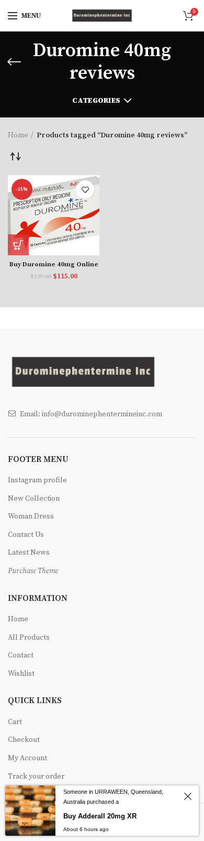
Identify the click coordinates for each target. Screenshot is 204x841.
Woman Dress (31, 516)
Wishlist (21, 673)
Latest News (29, 552)
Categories (96, 100)
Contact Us (26, 535)
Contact (20, 655)
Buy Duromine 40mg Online (53, 264)
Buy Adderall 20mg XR (100, 816)
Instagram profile (37, 480)
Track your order (36, 776)
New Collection (34, 498)
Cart (15, 722)
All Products (29, 637)
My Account (27, 758)
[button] (18, 244)
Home (18, 135)
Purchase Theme (33, 571)
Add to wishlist (85, 189)
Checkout (24, 740)
